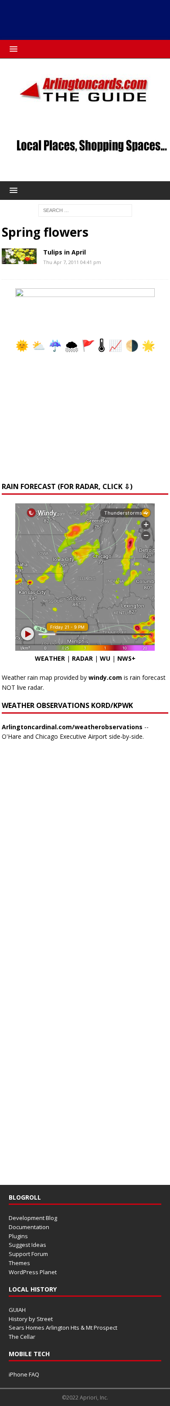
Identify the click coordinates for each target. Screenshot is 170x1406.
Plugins (18, 1236)
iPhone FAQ (24, 1374)
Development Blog (33, 1218)
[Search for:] (85, 210)
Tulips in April (64, 252)
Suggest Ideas (27, 1245)
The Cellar (22, 1337)
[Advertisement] (85, 18)
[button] (12, 48)
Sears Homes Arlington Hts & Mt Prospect (63, 1327)
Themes (19, 1263)
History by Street (31, 1319)
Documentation (29, 1227)
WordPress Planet (33, 1272)
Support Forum (28, 1254)
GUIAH (17, 1310)
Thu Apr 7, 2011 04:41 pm (72, 262)
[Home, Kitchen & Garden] (19, 256)
